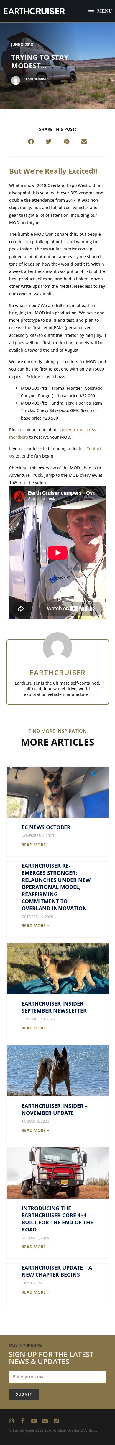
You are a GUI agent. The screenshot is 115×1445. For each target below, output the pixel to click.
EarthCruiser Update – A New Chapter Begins (57, 1271)
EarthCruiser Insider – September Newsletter (55, 1007)
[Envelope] (45, 1420)
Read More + (35, 845)
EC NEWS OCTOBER (46, 827)
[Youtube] (34, 1420)
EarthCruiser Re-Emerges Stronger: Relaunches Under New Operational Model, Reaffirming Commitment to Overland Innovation (56, 887)
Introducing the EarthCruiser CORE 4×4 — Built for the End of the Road (57, 1219)
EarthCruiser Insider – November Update (55, 1109)
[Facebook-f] (22, 1420)
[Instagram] (11, 1420)
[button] (100, 11)
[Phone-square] (56, 1420)
